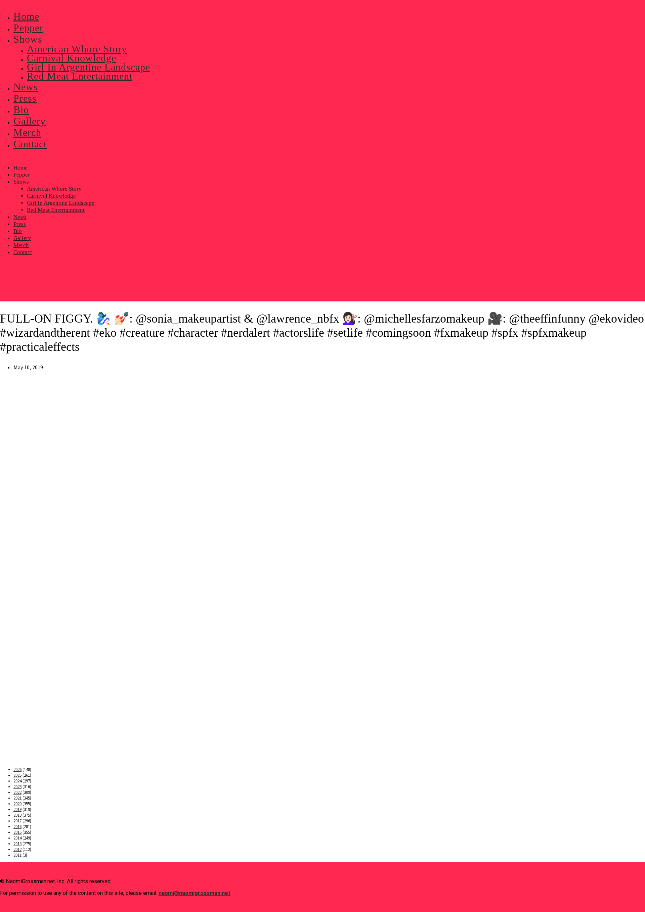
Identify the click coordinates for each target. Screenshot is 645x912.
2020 (17, 804)
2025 (17, 775)
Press (19, 224)
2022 (17, 792)
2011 (17, 855)
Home (20, 167)
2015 (17, 832)
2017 (17, 821)
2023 (17, 786)
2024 (17, 781)
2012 (17, 849)
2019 (17, 809)
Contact (22, 252)
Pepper (21, 175)
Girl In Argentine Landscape (60, 203)
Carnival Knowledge (51, 196)
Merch (21, 245)
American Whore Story (54, 189)
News (20, 217)
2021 (17, 798)
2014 (17, 838)
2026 (17, 769)
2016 (17, 826)
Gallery (22, 238)
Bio (17, 231)
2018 (17, 815)
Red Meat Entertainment (56, 210)
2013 (17, 844)
